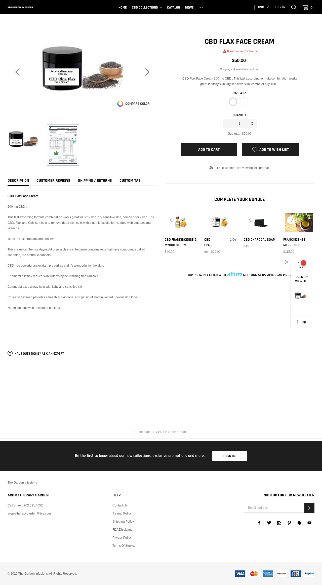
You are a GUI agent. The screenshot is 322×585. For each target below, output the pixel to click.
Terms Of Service (124, 545)
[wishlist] (172, 220)
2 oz (244, 101)
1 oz (207, 260)
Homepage (143, 432)
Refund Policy (122, 513)
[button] (309, 508)
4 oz (233, 101)
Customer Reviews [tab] (53, 180)
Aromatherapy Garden (20, 7)
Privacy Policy (122, 537)
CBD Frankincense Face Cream (208, 242)
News (189, 7)
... (201, 6)
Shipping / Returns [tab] (95, 180)
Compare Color (137, 104)
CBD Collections (145, 7)
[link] (294, 7)
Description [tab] (18, 180)
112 (217, 168)
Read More (282, 275)
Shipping (225, 69)
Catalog (173, 7)
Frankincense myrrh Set (294, 242)
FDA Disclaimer (123, 529)
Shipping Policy (123, 521)
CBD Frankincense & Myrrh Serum (181, 242)
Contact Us (120, 505)
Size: (239, 93)
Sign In (229, 456)
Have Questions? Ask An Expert (39, 353)
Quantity (240, 115)
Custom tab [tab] (130, 180)
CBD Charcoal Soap (259, 239)
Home (122, 7)
